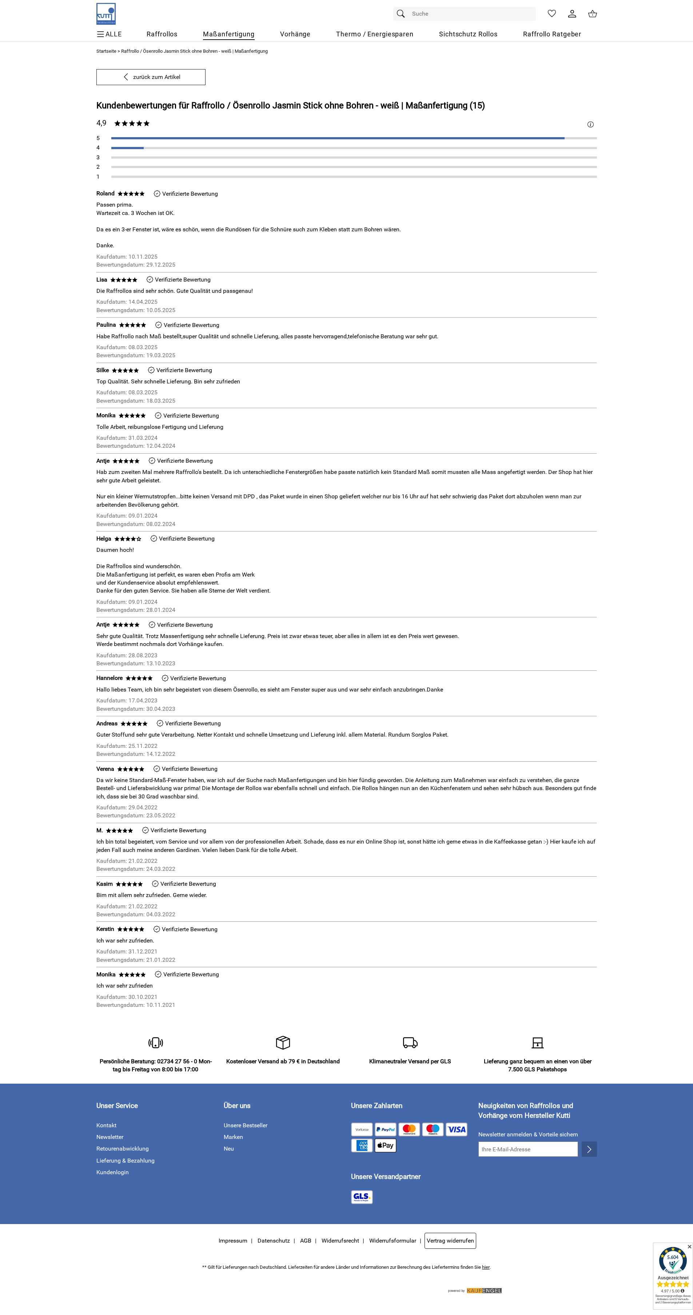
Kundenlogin (112, 1172)
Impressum (233, 1240)
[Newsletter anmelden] (589, 1149)
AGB (305, 1240)
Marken (233, 1136)
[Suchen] (402, 14)
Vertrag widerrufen (450, 1240)
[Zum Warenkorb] (592, 13)
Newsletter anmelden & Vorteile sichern (528, 1134)
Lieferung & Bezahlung (125, 1160)
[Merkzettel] (551, 13)
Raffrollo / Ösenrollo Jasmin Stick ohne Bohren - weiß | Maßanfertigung (194, 51)
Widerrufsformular (392, 1240)
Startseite (106, 51)
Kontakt (106, 1125)
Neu (229, 1148)
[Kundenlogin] (572, 13)
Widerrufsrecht (340, 1240)
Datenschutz (274, 1240)
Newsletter (109, 1136)
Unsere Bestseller (245, 1125)
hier (486, 1267)
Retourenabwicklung (122, 1148)
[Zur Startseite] (106, 14)
